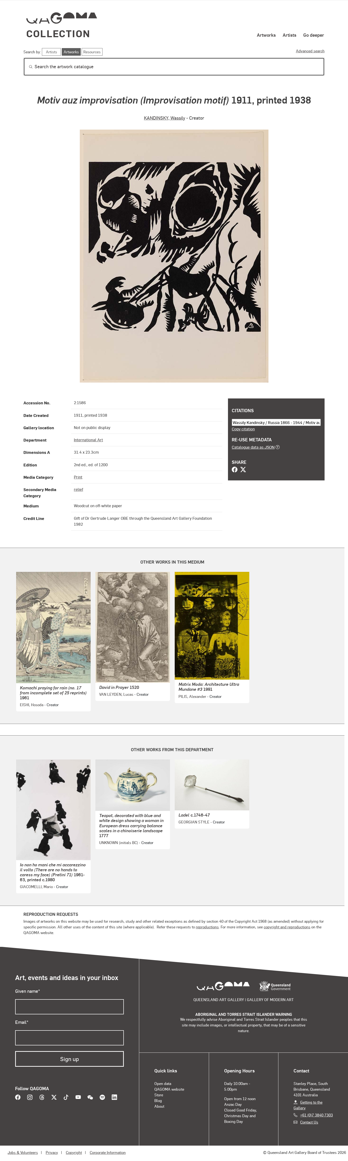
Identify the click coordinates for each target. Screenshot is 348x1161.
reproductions (207, 926)
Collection (58, 33)
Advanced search (310, 50)
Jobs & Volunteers (23, 1152)
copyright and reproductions (287, 926)
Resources (92, 51)
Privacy (52, 1152)
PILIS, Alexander (192, 696)
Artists (289, 35)
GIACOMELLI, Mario (36, 886)
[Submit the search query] (27, 66)
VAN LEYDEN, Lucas (116, 694)
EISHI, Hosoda (31, 704)
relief (78, 489)
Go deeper (313, 35)
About (159, 1106)
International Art (88, 439)
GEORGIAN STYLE (194, 821)
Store (158, 1094)
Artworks (266, 35)
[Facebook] (234, 470)
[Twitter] (243, 470)
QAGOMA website (169, 1089)
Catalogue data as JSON (253, 447)
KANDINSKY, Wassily (164, 118)
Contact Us (309, 1122)
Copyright (74, 1152)
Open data (162, 1083)
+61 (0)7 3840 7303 (316, 1114)
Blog (158, 1100)
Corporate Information (108, 1152)
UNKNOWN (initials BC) (118, 842)
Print (78, 476)
